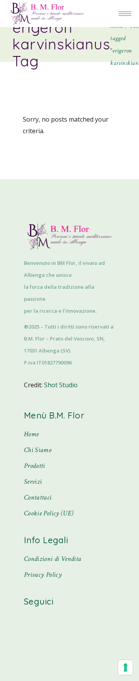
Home (31, 434)
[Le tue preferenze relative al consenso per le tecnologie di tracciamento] (125, 667)
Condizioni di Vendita (52, 558)
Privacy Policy (43, 574)
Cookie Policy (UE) (48, 513)
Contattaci (38, 497)
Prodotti (34, 465)
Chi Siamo (37, 450)
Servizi (33, 481)
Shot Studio (61, 385)
